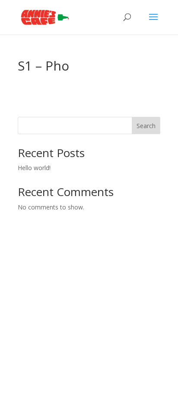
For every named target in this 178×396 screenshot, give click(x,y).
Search (146, 126)
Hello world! (34, 168)
